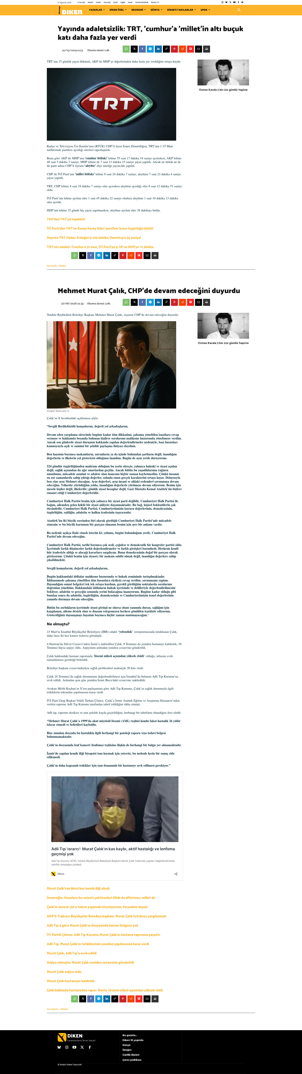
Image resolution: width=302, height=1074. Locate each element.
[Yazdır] (206, 49)
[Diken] (70, 10)
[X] (134, 49)
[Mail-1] (242, 3)
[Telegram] (150, 49)
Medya (62, 266)
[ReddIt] (182, 49)
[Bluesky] (226, 3)
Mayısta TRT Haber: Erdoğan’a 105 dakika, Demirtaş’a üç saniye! (94, 238)
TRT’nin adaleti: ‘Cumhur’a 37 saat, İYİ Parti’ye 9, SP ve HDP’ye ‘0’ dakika (100, 247)
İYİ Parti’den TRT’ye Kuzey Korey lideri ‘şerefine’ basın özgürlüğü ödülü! (100, 228)
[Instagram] (222, 3)
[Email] (198, 49)
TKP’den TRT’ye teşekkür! (66, 219)
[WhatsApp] (126, 49)
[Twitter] (230, 3)
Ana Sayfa (52, 266)
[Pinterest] (174, 49)
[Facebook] (238, 3)
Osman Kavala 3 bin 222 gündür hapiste (223, 90)
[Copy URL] (166, 49)
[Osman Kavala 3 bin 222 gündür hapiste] (223, 72)
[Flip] (190, 49)
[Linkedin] (158, 49)
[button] (239, 10)
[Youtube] (234, 3)
